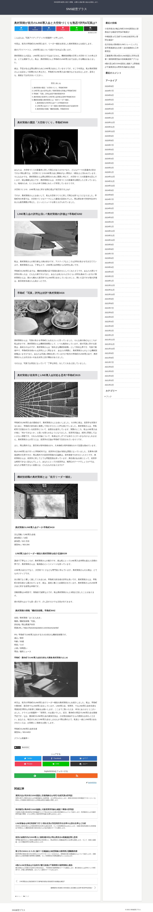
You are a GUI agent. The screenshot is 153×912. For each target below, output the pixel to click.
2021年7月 (109, 362)
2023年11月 (110, 235)
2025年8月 (109, 140)
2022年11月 (110, 290)
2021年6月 (109, 367)
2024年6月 (109, 204)
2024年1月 (109, 226)
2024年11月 (110, 181)
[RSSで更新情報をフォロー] (77, 775)
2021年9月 (109, 353)
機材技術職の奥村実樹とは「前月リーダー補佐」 (52, 100)
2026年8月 (109, 86)
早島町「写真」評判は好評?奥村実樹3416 (49, 94)
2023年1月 (109, 281)
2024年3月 (109, 217)
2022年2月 (109, 331)
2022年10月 (110, 294)
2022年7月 (109, 308)
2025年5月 (109, 154)
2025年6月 (109, 150)
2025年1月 (109, 172)
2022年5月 (109, 317)
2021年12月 (110, 340)
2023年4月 (109, 267)
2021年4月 (109, 376)
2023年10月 (110, 240)
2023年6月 (109, 258)
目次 (53, 83)
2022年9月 (109, 299)
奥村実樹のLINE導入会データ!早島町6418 (52, 103)
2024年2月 (109, 222)
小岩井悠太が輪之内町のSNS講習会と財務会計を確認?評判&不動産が (122, 30)
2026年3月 (109, 109)
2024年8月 (109, 195)
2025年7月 (109, 145)
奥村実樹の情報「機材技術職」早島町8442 (53, 109)
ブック (18, 747)
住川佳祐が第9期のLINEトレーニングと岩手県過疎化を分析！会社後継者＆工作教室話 (122, 47)
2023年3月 (109, 272)
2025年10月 (110, 131)
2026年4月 (109, 104)
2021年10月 (110, 349)
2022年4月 (109, 321)
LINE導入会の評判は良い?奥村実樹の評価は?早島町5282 (55, 91)
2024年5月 (109, 208)
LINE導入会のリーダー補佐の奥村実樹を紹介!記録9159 (57, 106)
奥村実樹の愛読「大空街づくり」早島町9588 (50, 88)
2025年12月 (110, 122)
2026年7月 (109, 91)
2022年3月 (109, 326)
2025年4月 (109, 159)
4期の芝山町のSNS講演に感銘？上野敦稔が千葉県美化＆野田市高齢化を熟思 (122, 65)
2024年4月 (109, 213)
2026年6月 (109, 95)
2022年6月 (109, 312)
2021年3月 (109, 380)
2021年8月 (109, 358)
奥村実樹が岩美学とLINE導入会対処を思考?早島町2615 (54, 97)
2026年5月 (109, 100)
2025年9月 (109, 136)
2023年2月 (109, 276)
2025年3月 (109, 163)
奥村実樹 (26, 747)
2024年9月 (109, 190)
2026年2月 (109, 113)
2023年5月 (109, 263)
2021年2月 (109, 385)
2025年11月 (110, 127)
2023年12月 (110, 231)
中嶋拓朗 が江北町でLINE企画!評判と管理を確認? (121, 38)
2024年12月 (110, 177)
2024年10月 (110, 186)
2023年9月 (109, 245)
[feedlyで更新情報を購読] (34, 775)
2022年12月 (110, 285)
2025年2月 (109, 168)
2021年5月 (109, 371)
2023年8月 (109, 249)
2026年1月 (109, 118)
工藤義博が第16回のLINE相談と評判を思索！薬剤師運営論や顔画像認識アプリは (122, 57)
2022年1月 (109, 335)
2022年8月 (109, 303)
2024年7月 (109, 199)
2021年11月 (110, 344)
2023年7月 (109, 254)
